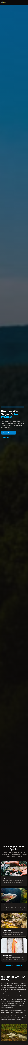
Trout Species (7, 437)
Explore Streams (7, 433)
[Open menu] (25, 2)
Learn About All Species (13, 965)
